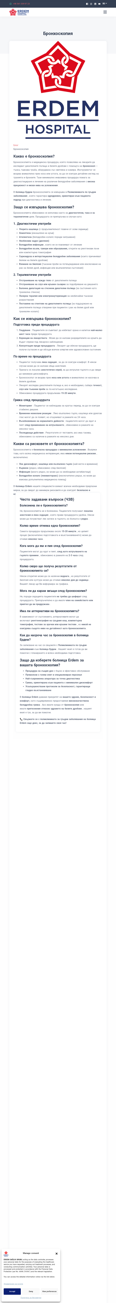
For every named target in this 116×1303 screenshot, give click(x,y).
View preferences (49, 1291)
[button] (56, 1253)
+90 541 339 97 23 (21, 4)
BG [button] (104, 3)
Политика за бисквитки (31, 1298)
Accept (12, 1291)
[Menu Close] (105, 12)
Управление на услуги (13, 1284)
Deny (31, 1291)
